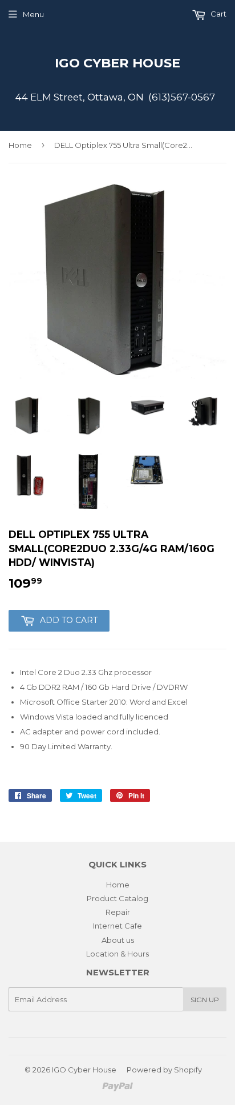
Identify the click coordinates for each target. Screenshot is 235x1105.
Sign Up (205, 999)
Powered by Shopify (164, 1069)
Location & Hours (117, 953)
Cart (217, 13)
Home (20, 145)
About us (118, 940)
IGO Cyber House (117, 63)
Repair (118, 912)
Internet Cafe (117, 925)
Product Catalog (117, 898)
